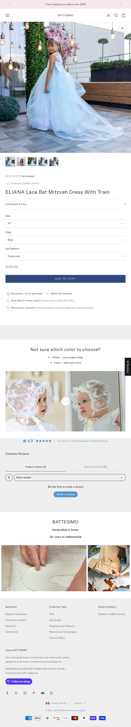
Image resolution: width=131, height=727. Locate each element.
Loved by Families (15, 620)
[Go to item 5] (54, 161)
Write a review (65, 494)
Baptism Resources (16, 614)
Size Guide (55, 620)
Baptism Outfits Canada (112, 614)
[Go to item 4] (43, 161)
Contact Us (11, 632)
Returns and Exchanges (62, 632)
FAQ (51, 614)
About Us (10, 626)
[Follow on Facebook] (7, 693)
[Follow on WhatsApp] (51, 693)
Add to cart (65, 278)
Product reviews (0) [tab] (35, 466)
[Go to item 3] (32, 161)
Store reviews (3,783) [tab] (95, 466)
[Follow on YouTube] (42, 693)
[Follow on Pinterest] (33, 693)
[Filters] (9, 477)
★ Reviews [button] (128, 366)
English (78, 703)
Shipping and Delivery (62, 626)
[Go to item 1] (10, 161)
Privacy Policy (57, 638)
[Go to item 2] (21, 161)
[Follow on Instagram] (25, 693)
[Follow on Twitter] (16, 693)
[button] (13, 176)
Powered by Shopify (76, 710)
